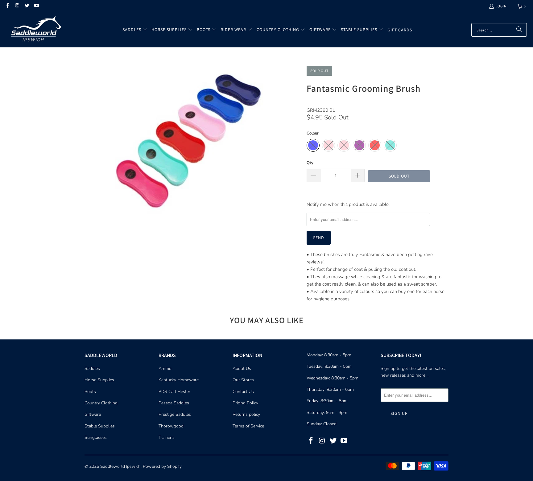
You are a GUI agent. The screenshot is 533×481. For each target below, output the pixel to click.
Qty (310, 163)
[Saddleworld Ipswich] (34, 29)
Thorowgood (171, 426)
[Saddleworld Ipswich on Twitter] (26, 6)
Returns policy (246, 414)
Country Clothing (101, 403)
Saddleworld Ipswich (120, 466)
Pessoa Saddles (174, 403)
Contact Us (243, 392)
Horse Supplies (99, 380)
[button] (134, 30)
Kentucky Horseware (179, 380)
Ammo (165, 368)
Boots (90, 392)
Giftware (93, 414)
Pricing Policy (245, 403)
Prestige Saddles (175, 414)
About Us (242, 368)
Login (501, 6)
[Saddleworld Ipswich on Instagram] (16, 6)
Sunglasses (96, 437)
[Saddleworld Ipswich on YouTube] (36, 6)
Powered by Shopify (162, 466)
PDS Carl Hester (174, 392)
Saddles (92, 368)
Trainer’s (167, 437)
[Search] (519, 30)
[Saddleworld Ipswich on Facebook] (7, 6)
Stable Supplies (100, 426)
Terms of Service (248, 426)
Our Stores (243, 380)
